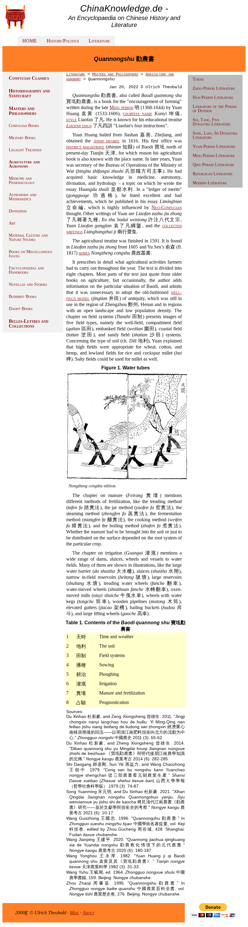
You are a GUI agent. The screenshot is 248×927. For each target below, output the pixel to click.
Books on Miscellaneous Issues (30, 253)
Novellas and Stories (28, 284)
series (84, 252)
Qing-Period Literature (213, 164)
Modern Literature (210, 183)
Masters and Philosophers (22, 111)
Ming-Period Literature (214, 155)
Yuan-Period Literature (214, 146)
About (88, 912)
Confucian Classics (29, 78)
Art (12, 223)
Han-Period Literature (213, 97)
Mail (74, 912)
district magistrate (85, 146)
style (71, 119)
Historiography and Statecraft (29, 93)
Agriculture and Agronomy (24, 164)
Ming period (121, 107)
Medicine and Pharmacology (22, 180)
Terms (198, 79)
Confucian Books (24, 125)
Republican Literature (213, 174)
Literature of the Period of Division (215, 108)
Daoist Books (21, 308)
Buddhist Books (23, 296)
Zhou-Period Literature (214, 88)
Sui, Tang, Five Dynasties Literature (211, 122)
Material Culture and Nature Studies (28, 237)
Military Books (22, 137)
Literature (99, 40)
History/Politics (63, 40)
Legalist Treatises (25, 150)
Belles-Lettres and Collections (28, 323)
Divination (18, 211)
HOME (29, 40)
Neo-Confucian (167, 207)
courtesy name (137, 113)
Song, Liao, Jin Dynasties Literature (215, 135)
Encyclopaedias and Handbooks (26, 270)
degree (106, 140)
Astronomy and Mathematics (22, 196)
